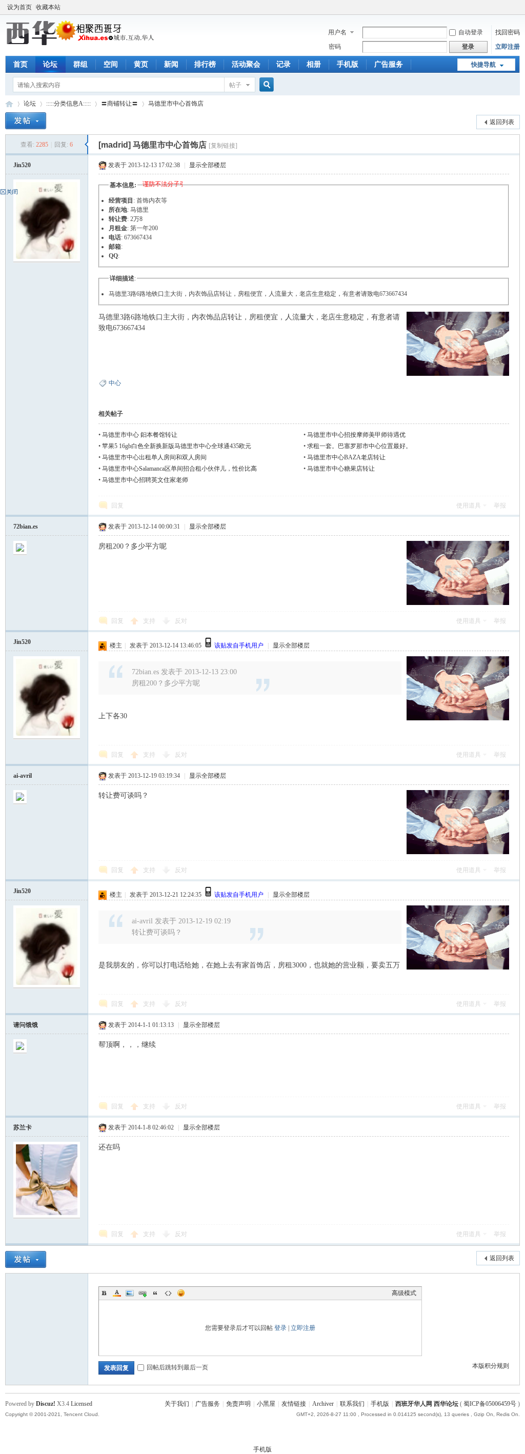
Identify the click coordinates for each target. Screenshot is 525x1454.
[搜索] (265, 85)
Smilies (181, 1293)
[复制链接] (223, 145)
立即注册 (507, 46)
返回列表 (502, 122)
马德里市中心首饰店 (176, 103)
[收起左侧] (86, 144)
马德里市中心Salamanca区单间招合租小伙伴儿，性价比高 (179, 468)
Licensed (81, 1403)
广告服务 (388, 64)
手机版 (347, 64)
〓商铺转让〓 (119, 103)
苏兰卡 (22, 1127)
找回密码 (507, 32)
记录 (283, 64)
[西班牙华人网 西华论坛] (81, 43)
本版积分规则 (490, 1365)
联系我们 (352, 1403)
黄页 (141, 64)
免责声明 (238, 1403)
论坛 (50, 64)
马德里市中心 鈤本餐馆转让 (139, 434)
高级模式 (404, 1293)
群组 (80, 64)
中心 (115, 383)
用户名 (337, 32)
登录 (280, 1327)
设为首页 (19, 7)
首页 (20, 64)
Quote (155, 1293)
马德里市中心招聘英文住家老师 (145, 479)
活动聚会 (246, 64)
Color (117, 1293)
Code (168, 1293)
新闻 (171, 64)
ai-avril (22, 775)
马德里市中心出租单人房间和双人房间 (154, 457)
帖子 (235, 85)
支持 (150, 620)
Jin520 (22, 165)
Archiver (323, 1403)
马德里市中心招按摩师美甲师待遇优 (356, 434)
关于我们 (177, 1403)
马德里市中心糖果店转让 (341, 468)
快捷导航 (483, 64)
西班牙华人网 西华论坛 (9, 103)
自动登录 (470, 32)
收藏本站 (48, 7)
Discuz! (45, 1403)
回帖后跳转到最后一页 (177, 1367)
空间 (111, 64)
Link (142, 1293)
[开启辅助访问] (517, 7)
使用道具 (468, 505)
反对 (181, 620)
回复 (117, 505)
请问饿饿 (25, 1024)
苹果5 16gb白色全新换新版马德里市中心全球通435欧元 (176, 446)
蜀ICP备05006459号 (489, 1403)
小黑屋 (266, 1403)
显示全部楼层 (207, 165)
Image (130, 1293)
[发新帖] (25, 120)
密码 (335, 46)
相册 (314, 64)
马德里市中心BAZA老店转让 (346, 457)
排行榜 (205, 64)
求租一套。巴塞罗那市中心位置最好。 (359, 446)
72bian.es (25, 526)
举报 (500, 505)
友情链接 (293, 1403)
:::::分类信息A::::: (68, 103)
